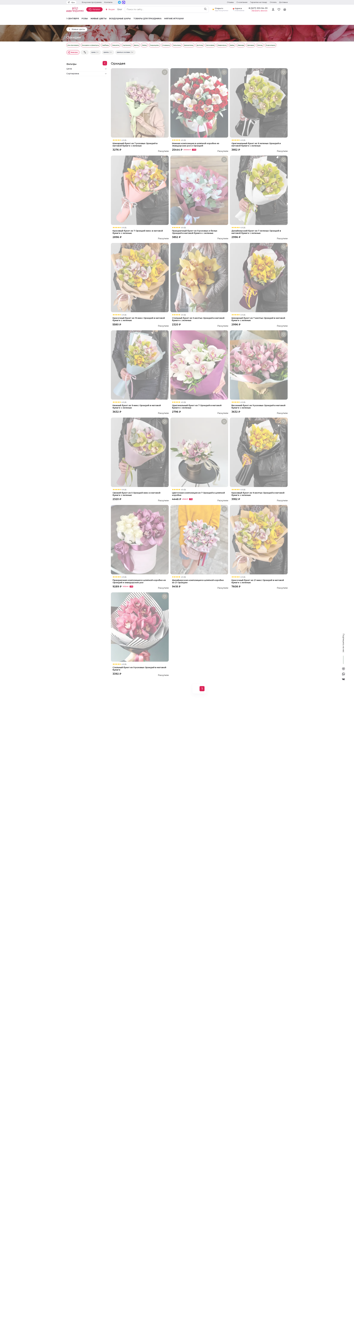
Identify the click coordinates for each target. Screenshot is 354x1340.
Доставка (283, 2)
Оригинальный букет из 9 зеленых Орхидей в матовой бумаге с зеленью (256, 144)
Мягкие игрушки (174, 18)
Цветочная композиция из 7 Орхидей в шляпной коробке (198, 494)
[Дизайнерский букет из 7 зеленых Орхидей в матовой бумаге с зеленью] (259, 190)
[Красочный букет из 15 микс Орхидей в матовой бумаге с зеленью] (140, 277)
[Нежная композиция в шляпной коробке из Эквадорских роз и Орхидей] (199, 103)
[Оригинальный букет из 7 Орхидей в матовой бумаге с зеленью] (199, 365)
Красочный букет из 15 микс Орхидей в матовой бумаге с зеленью (139, 319)
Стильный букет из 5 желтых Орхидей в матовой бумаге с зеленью (198, 319)
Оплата (273, 2)
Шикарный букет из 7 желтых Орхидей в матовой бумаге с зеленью (258, 319)
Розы (85, 18)
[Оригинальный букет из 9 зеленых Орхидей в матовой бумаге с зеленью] (259, 103)
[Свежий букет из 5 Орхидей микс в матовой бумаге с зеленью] (140, 452)
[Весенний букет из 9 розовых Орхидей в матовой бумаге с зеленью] (259, 365)
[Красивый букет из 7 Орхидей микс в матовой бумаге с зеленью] (140, 190)
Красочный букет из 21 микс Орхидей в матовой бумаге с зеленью (257, 581)
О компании (241, 2)
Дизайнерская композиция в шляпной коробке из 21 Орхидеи (198, 581)
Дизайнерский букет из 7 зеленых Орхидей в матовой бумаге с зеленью (256, 232)
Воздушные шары (120, 18)
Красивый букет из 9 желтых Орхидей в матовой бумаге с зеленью (257, 494)
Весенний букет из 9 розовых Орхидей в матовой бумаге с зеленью (258, 406)
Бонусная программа (91, 2)
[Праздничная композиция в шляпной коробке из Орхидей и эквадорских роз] (140, 539)
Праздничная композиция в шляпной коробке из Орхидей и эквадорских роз (139, 581)
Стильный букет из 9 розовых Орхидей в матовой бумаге (139, 668)
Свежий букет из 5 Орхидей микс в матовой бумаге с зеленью (136, 494)
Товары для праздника (147, 18)
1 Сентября (72, 18)
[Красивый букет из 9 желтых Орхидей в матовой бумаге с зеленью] (259, 452)
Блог (119, 9)
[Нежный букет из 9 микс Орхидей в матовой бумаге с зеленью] (140, 365)
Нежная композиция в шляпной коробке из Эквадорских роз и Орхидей (195, 144)
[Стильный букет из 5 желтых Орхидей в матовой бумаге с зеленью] (199, 277)
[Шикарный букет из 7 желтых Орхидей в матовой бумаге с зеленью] (259, 277)
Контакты (108, 2)
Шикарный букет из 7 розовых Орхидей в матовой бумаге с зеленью (135, 144)
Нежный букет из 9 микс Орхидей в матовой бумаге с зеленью (137, 406)
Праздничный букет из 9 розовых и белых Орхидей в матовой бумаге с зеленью (194, 232)
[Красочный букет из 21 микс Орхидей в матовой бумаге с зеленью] (259, 539)
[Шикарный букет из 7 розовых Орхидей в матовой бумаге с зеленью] (140, 103)
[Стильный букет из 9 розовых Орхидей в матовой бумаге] (140, 627)
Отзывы (230, 2)
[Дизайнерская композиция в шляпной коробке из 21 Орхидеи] (199, 539)
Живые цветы (98, 18)
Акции (111, 9)
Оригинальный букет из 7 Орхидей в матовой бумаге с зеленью (197, 406)
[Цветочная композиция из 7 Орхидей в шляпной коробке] (199, 452)
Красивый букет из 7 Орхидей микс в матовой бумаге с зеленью (138, 232)
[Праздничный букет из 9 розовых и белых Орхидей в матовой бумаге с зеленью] (199, 190)
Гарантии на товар (258, 2)
